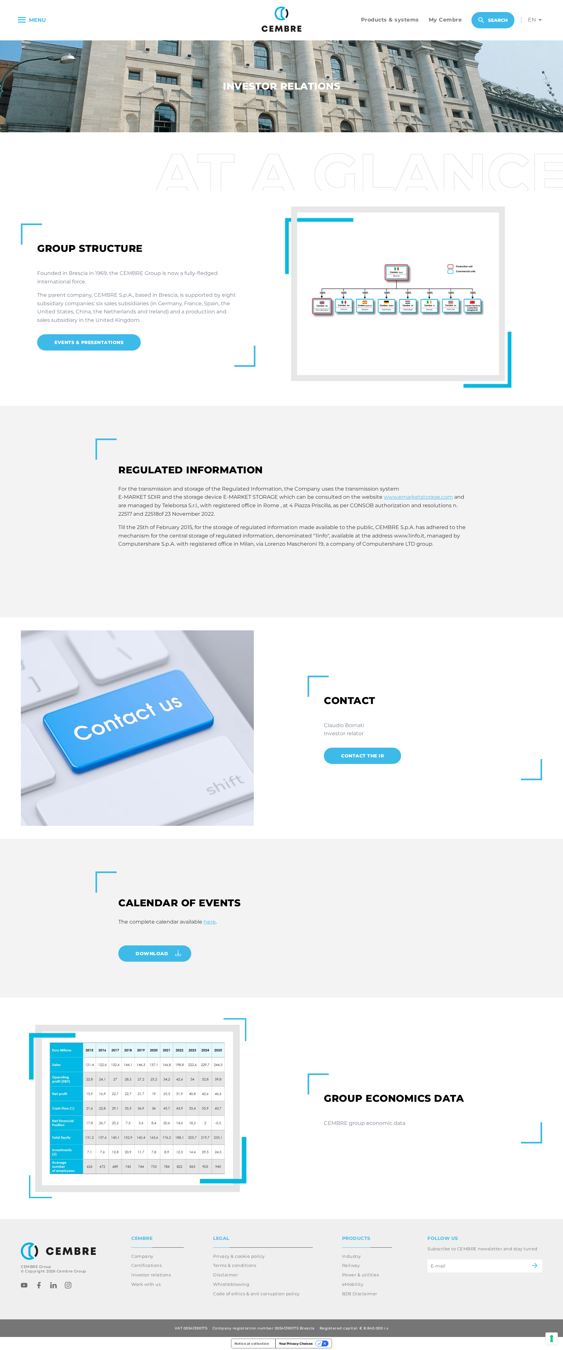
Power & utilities (360, 1274)
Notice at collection (252, 1343)
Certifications (146, 1265)
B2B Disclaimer (359, 1293)
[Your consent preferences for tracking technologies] (551, 1338)
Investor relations (151, 1274)
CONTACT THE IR (362, 756)
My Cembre (445, 20)
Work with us (146, 1284)
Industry (351, 1256)
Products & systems (390, 20)
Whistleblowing (231, 1284)
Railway (351, 1265)
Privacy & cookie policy (239, 1256)
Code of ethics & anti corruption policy (256, 1293)
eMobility (353, 1284)
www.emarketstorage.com (418, 497)
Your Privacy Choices (296, 1343)
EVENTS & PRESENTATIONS (88, 342)
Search (498, 20)
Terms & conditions (234, 1265)
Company (142, 1256)
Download (152, 953)
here (210, 922)
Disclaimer (225, 1274)
